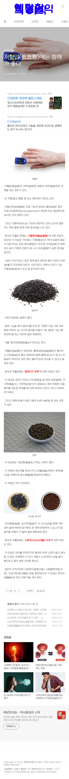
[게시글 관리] (19, 591)
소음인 (64, 21)
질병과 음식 (13, 604)
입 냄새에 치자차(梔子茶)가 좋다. (23, 617)
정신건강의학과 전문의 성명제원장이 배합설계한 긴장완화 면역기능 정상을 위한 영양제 (25, 104)
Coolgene (14, 121)
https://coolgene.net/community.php (27, 117)
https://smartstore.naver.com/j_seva (26, 93)
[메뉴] (62, 6)
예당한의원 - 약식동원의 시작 (21, 712)
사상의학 (19, 21)
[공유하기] (15, 591)
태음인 (49, 21)
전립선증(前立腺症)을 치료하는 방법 (24, 613)
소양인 (35, 21)
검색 (55, 6)
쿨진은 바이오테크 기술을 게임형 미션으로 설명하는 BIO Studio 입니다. (34, 127)
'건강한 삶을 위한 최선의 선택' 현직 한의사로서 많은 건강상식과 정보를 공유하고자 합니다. (28, 718)
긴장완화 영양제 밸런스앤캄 (24, 98)
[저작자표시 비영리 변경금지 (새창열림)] (40, 591)
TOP (62, 763)
